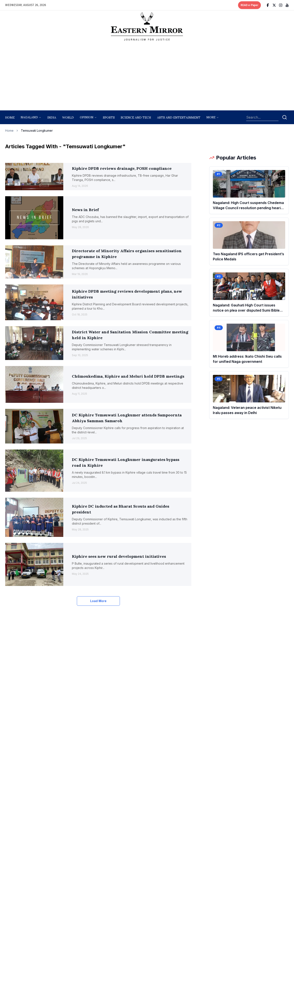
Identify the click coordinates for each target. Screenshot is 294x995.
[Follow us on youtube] (287, 5)
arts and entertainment (178, 117)
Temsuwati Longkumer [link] (37, 130)
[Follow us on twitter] (274, 5)
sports (109, 117)
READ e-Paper (249, 5)
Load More (98, 601)
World (68, 117)
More (210, 117)
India (51, 117)
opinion (86, 117)
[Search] (284, 117)
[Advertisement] (147, 77)
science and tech (136, 117)
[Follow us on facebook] (267, 5)
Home (10, 117)
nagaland (29, 117)
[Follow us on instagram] (280, 5)
